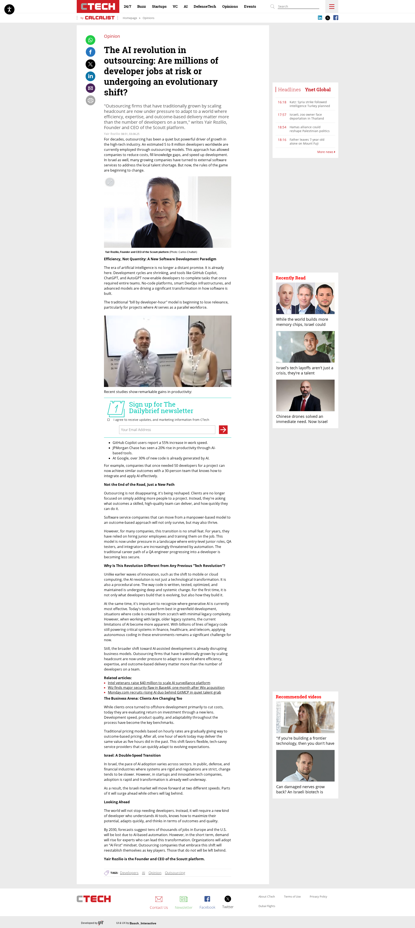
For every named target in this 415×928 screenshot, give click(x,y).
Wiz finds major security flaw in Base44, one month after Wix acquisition (166, 687)
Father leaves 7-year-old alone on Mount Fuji (307, 141)
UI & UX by (136, 923)
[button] (305, 215)
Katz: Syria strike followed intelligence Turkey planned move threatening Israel (310, 106)
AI (143, 872)
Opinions (148, 18)
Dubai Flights (267, 906)
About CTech (267, 896)
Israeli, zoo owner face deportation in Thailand (307, 116)
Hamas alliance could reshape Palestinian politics (310, 129)
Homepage (130, 18)
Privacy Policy (318, 896)
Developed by (89, 923)
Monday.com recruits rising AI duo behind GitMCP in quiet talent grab (164, 692)
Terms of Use (292, 896)
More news (325, 152)
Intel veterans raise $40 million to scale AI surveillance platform (159, 682)
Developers (129, 872)
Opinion (154, 872)
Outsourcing (175, 872)
